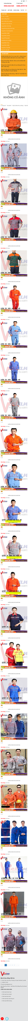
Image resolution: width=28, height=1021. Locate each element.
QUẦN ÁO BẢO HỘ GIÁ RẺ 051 (14, 210)
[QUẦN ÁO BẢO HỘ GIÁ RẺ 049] (14, 263)
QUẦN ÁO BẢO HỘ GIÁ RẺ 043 (14, 495)
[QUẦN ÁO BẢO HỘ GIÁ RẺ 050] (14, 227)
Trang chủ (3, 10)
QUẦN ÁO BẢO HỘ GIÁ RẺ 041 (14, 566)
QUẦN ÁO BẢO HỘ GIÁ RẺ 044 (14, 459)
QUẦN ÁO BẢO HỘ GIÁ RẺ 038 (14, 673)
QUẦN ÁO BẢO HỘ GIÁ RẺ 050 (14, 246)
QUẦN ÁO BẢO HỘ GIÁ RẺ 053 (14, 139)
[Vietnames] (22, 0)
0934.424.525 (9, 6)
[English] (24, 0)
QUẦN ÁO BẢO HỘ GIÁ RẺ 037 (14, 709)
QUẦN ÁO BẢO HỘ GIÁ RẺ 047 (14, 352)
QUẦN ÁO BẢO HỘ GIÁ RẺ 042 (14, 531)
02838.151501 (5, 982)
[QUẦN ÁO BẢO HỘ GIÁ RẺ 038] (14, 655)
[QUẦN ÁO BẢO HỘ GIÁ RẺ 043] (14, 477)
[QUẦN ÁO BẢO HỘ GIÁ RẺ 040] (14, 583)
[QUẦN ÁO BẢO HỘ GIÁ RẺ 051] (14, 191)
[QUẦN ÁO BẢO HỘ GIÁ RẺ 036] (14, 726)
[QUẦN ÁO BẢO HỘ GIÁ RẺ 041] (14, 548)
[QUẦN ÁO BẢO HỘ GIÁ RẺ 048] (14, 298)
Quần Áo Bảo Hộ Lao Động (18, 105)
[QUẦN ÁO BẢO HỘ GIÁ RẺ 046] (14, 370)
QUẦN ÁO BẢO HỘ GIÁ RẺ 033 (14, 851)
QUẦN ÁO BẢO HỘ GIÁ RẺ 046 (14, 388)
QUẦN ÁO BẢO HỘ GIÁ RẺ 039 (14, 638)
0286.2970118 (22, 6)
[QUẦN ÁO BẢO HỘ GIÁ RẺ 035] (14, 762)
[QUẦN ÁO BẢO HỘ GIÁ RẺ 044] (14, 441)
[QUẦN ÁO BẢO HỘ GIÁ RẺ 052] (14, 156)
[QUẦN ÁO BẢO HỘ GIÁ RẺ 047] (14, 334)
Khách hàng (16, 10)
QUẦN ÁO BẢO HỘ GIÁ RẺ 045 (14, 424)
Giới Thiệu (10, 10)
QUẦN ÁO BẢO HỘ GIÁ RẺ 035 (14, 780)
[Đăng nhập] (26, 0)
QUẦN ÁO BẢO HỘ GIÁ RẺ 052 (14, 174)
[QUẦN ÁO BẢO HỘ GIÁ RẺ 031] (14, 904)
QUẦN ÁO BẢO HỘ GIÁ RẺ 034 (14, 816)
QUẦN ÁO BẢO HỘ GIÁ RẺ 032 (14, 887)
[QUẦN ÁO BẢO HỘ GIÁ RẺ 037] (14, 690)
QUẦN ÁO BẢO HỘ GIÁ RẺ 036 (14, 745)
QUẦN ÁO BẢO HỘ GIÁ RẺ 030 (14, 958)
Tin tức (22, 10)
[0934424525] (2, 1018)
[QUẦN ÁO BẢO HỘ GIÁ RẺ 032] (14, 869)
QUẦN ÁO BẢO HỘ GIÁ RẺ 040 (14, 602)
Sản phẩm (9, 105)
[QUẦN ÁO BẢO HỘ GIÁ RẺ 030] (14, 940)
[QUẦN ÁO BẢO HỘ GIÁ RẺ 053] (14, 120)
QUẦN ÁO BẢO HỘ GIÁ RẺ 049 (14, 281)
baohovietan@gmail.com (7, 984)
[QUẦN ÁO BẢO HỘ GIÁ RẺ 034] (14, 797)
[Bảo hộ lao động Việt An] (5, 973)
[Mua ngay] (1, 136)
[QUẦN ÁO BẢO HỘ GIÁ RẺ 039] (14, 619)
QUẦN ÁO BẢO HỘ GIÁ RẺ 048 (14, 317)
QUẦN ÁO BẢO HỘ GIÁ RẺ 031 (14, 923)
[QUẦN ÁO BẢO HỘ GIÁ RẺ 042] (14, 512)
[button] (2, 136)
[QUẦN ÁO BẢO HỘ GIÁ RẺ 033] (14, 833)
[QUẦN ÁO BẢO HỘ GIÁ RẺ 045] (14, 405)
